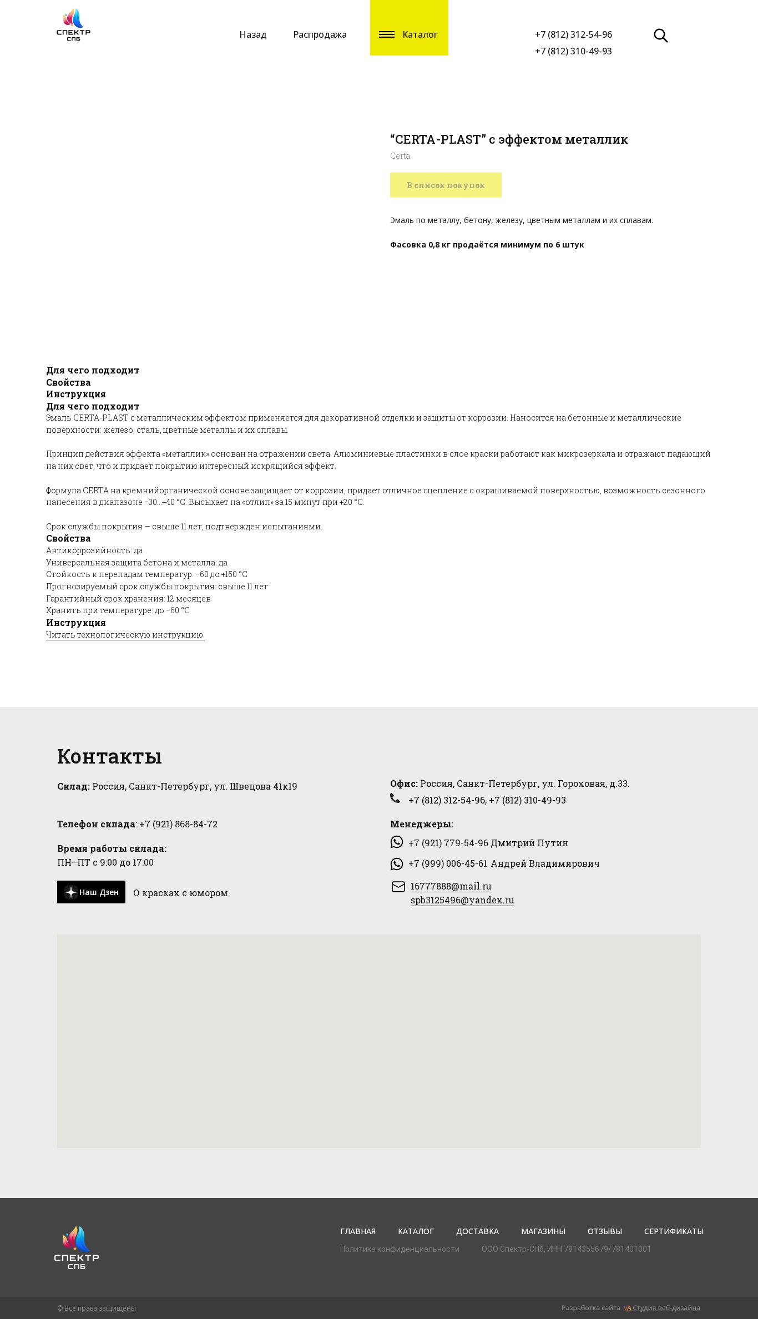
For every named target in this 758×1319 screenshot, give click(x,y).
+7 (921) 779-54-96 (448, 842)
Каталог (416, 1231)
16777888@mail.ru (451, 886)
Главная (358, 1231)
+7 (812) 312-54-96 (573, 34)
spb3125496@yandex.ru (462, 900)
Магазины (543, 1231)
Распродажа (320, 34)
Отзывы (605, 1231)
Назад (253, 34)
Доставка (477, 1231)
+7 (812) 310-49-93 (573, 51)
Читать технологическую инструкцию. (125, 634)
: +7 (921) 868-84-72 (137, 824)
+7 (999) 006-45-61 (447, 863)
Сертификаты (674, 1231)
